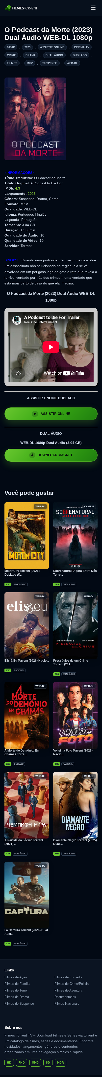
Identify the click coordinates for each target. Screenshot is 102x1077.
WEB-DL (72, 63)
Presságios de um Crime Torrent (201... (70, 662)
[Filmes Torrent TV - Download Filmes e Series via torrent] (21, 8)
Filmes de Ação (15, 977)
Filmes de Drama (16, 997)
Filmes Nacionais (66, 1003)
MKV (30, 63)
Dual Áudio (54, 55)
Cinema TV (81, 47)
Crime (11, 55)
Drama (31, 55)
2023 (28, 47)
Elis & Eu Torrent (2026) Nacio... (26, 660)
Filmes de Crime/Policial (71, 984)
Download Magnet (55, 455)
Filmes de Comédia (68, 977)
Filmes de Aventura (68, 990)
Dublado (80, 55)
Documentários (65, 997)
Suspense (49, 63)
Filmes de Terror (16, 990)
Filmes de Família (17, 984)
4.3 (17, 188)
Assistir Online (52, 47)
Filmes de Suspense (19, 1003)
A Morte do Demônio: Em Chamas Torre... (22, 752)
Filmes (12, 63)
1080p (11, 47)
